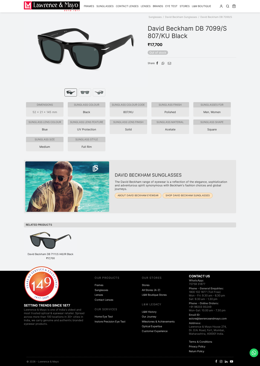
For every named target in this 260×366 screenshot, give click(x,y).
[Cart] (234, 6)
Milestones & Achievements (158, 321)
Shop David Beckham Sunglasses (188, 195)
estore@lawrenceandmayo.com (208, 318)
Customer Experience (154, 331)
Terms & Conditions (200, 341)
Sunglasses (105, 6)
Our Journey (149, 316)
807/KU (128, 112)
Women (216, 112)
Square (212, 129)
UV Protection (86, 129)
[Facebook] (157, 63)
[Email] (169, 63)
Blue (45, 129)
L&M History (149, 311)
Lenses (146, 6)
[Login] (221, 6)
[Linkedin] (226, 362)
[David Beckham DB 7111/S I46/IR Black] (50, 241)
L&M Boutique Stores (154, 294)
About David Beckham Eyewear (138, 195)
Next (144, 54)
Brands (158, 6)
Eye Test (171, 6)
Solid (128, 129)
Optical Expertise (152, 326)
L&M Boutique (201, 6)
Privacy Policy (197, 346)
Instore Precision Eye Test (110, 321)
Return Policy (196, 351)
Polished (170, 112)
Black (86, 112)
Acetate (170, 129)
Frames (89, 6)
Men (206, 112)
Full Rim (87, 146)
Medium (44, 146)
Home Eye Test (104, 316)
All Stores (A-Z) (151, 289)
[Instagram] (221, 362)
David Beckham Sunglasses (181, 16)
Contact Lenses (127, 6)
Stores (185, 6)
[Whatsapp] (163, 63)
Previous (27, 54)
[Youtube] (231, 362)
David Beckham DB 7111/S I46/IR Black (50, 254)
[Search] (228, 6)
